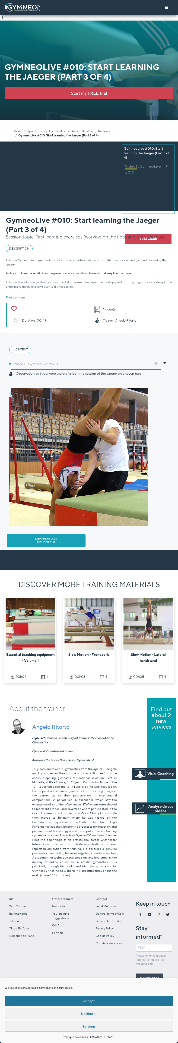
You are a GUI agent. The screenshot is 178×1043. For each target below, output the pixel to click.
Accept (89, 1001)
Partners (58, 932)
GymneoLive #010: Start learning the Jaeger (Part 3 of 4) (58, 135)
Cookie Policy (104, 935)
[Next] (168, 640)
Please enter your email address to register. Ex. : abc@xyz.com (151, 960)
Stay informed (148, 932)
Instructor (59, 906)
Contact (101, 899)
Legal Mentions (106, 906)
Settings (89, 1026)
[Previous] (10, 640)
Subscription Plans (21, 935)
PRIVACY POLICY (101, 1037)
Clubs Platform (19, 928)
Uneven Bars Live (82, 131)
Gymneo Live (58, 131)
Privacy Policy (104, 928)
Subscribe (15, 921)
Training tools (18, 913)
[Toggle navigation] (167, 7)
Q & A (56, 925)
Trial (11, 899)
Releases (104, 131)
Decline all (89, 1014)
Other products (62, 899)
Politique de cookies (75, 1037)
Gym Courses (36, 131)
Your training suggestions (61, 916)
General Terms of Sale (109, 913)
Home (18, 131)
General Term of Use (108, 921)
